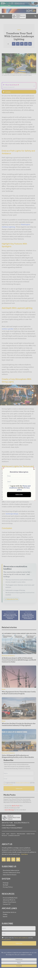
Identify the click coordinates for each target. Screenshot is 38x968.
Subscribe (19, 495)
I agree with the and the (19, 488)
